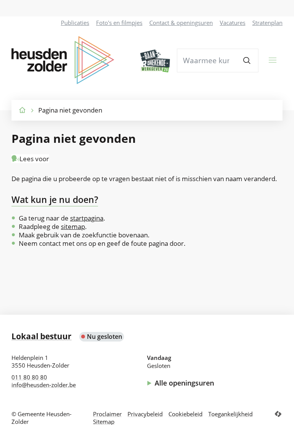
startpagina (86, 218)
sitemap (73, 226)
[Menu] (273, 60)
